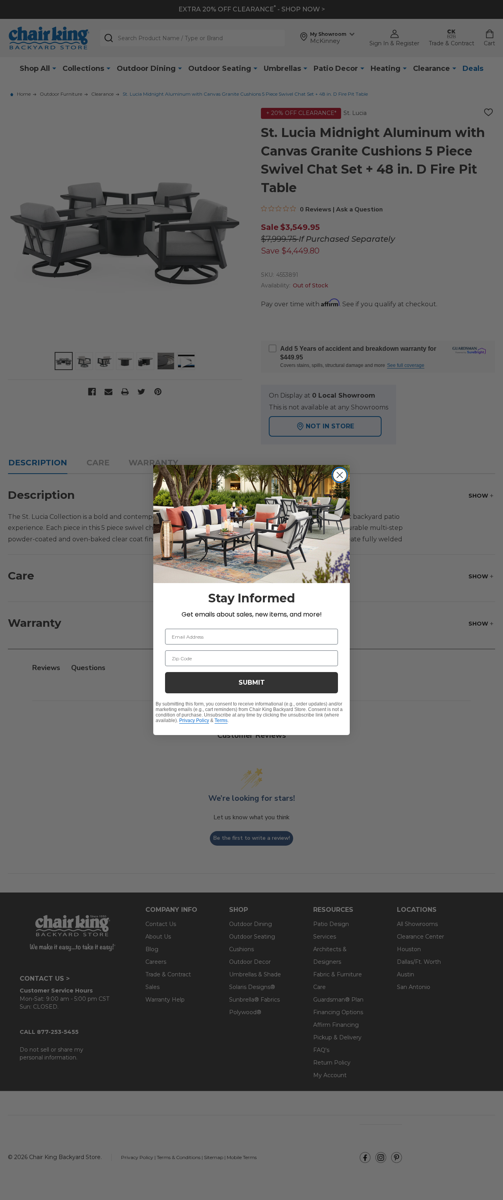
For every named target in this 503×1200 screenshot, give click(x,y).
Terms (221, 720)
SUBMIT (252, 682)
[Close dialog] (340, 475)
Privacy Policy (194, 720)
